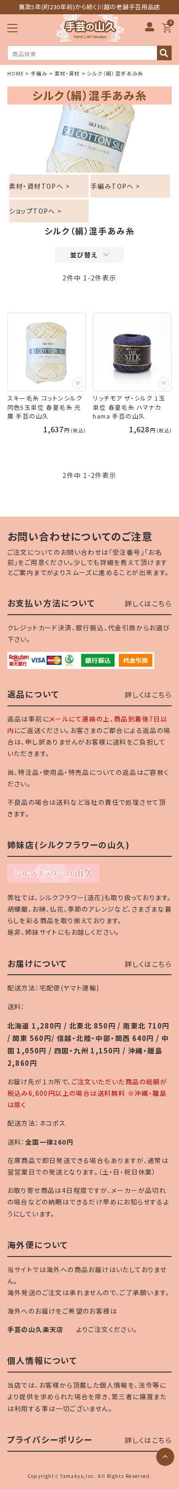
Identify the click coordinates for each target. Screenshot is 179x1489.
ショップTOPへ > (35, 210)
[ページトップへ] (165, 1457)
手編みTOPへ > (115, 186)
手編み (39, 73)
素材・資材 (67, 73)
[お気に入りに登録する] (77, 383)
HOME (15, 73)
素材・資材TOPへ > (39, 186)
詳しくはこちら (148, 603)
